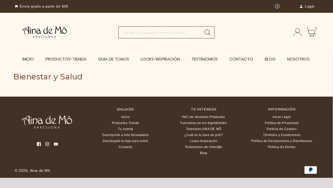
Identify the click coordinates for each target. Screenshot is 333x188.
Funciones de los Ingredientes (203, 123)
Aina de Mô (40, 170)
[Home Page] (44, 32)
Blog (203, 153)
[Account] (297, 32)
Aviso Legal (282, 117)
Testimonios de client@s (203, 147)
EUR (286, 6)
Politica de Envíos (282, 147)
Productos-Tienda (125, 123)
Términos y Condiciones (281, 135)
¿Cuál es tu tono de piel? (203, 135)
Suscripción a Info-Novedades (125, 135)
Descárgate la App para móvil (125, 141)
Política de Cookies (282, 129)
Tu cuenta (125, 129)
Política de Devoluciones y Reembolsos (281, 141)
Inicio (125, 117)
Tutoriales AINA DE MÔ (203, 129)
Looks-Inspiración (203, 141)
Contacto (125, 147)
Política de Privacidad (281, 123)
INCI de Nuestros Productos (203, 117)
